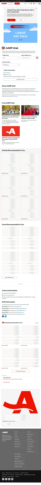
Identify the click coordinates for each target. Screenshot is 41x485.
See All (36, 322)
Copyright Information (19, 474)
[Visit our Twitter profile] (6, 316)
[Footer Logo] (7, 432)
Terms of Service (16, 472)
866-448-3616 (7, 72)
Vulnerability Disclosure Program (29, 474)
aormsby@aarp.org (17, 306)
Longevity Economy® (18, 466)
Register (25, 3)
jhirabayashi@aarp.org (21, 310)
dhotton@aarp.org (20, 312)
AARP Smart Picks (17, 444)
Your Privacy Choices (10, 476)
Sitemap (3, 472)
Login (29, 3)
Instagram (10, 96)
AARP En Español (30, 434)
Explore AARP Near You (26, 55)
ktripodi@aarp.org (22, 308)
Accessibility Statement (24, 472)
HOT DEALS (6, 377)
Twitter (15, 96)
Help (33, 3)
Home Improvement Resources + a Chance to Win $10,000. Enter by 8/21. (13, 1)
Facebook (32, 94)
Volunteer (16, 436)
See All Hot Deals (6, 382)
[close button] (36, 8)
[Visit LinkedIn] (12, 479)
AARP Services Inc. (30, 451)
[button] (36, 3)
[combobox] (30, 57)
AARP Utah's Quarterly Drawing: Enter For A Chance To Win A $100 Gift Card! (11, 139)
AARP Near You (17, 446)
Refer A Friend (29, 439)
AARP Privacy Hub (9, 472)
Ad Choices (4, 476)
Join (11, 20)
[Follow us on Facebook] (3, 316)
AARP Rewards (17, 441)
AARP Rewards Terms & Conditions (8, 474)
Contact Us (29, 431)
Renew (21, 20)
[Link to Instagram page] (9, 479)
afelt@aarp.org (22, 314)
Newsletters (29, 436)
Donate (15, 434)
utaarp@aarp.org (8, 74)
